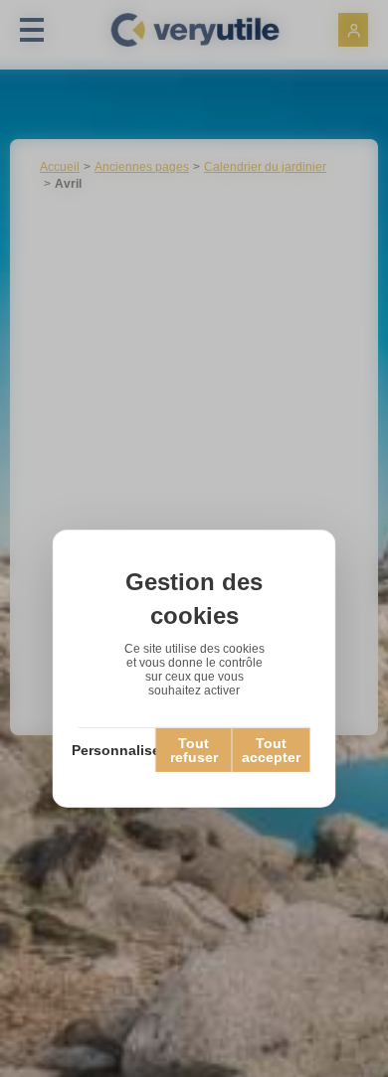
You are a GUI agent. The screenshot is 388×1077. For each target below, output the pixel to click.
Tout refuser (194, 750)
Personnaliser (117, 750)
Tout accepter (271, 750)
